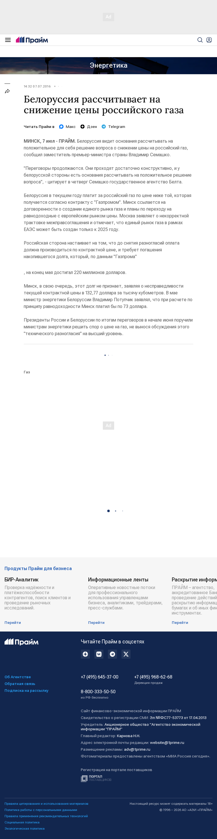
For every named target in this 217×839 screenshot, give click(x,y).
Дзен (92, 126)
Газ (27, 372)
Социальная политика (22, 822)
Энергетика (108, 65)
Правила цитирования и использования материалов (46, 804)
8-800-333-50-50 (98, 694)
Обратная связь (20, 683)
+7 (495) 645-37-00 (99, 677)
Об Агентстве (18, 677)
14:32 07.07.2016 (37, 86)
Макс (71, 126)
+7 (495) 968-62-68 (153, 680)
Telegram (116, 126)
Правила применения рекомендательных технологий (46, 816)
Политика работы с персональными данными (41, 810)
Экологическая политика (25, 829)
